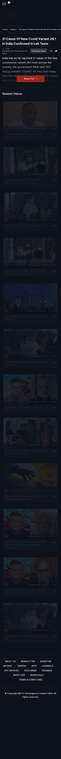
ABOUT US (10, 661)
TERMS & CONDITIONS (30, 679)
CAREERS (21, 666)
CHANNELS (47, 666)
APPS (34, 666)
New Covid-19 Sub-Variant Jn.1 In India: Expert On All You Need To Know (26, 452)
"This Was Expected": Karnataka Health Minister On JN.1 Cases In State (23, 135)
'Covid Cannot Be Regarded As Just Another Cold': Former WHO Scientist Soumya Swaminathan (25, 545)
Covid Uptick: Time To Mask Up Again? (23, 407)
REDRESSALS (36, 675)
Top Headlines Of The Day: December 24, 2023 (24, 226)
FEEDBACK (47, 670)
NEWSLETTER (28, 661)
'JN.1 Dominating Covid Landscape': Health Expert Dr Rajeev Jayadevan (24, 592)
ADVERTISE (45, 661)
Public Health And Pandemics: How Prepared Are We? (26, 317)
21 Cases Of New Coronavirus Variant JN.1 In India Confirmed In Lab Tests (25, 497)
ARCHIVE (7, 666)
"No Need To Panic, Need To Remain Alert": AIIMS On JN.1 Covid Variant (25, 272)
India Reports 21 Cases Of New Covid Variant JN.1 (25, 637)
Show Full (29, 78)
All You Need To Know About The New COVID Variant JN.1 (26, 363)
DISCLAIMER (30, 670)
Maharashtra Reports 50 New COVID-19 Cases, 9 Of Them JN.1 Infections (23, 181)
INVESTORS (19, 675)
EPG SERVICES (11, 670)
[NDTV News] (14, 12)
